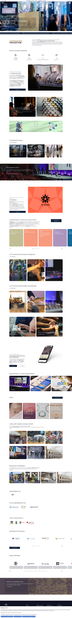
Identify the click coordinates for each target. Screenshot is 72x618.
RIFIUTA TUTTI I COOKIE (17, 616)
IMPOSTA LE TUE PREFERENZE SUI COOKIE (29, 616)
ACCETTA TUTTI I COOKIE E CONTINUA (7, 616)
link (20, 612)
